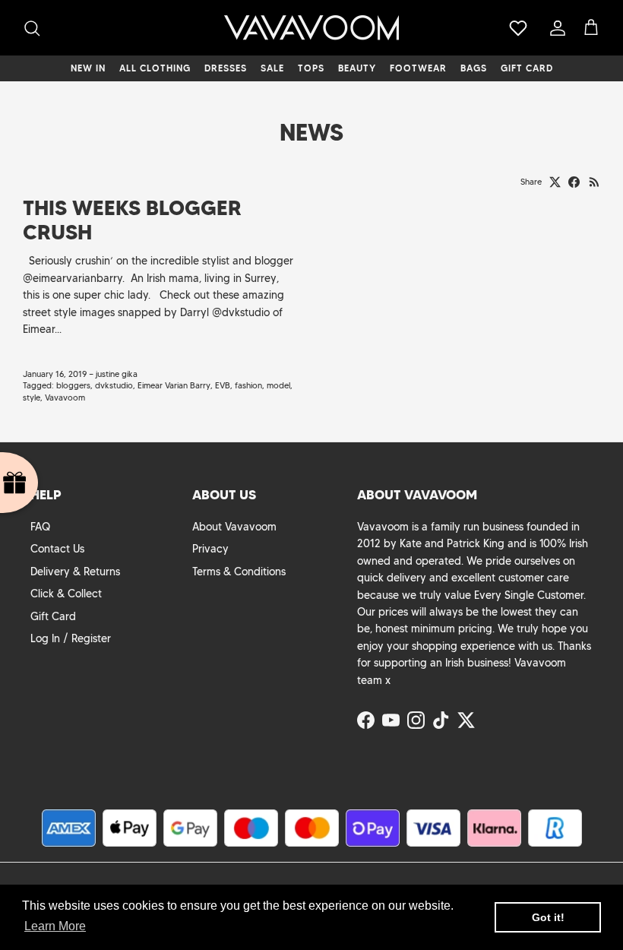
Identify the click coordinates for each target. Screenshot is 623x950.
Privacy (210, 549)
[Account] (554, 28)
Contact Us (57, 549)
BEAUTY (357, 68)
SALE (272, 68)
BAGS (473, 68)
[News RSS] (594, 182)
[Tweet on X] (555, 182)
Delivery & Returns (75, 571)
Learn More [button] (55, 926)
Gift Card (53, 616)
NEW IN (88, 68)
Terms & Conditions (239, 571)
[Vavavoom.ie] (311, 27)
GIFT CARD (527, 68)
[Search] (32, 28)
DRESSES (225, 68)
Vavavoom (65, 397)
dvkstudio (114, 385)
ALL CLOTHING (155, 68)
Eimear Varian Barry (174, 385)
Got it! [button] (548, 917)
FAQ (40, 527)
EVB (222, 385)
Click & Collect (66, 593)
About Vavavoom (234, 527)
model (278, 385)
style (31, 397)
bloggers (73, 385)
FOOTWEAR (418, 68)
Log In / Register (70, 638)
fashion (248, 385)
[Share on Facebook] (574, 182)
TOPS (311, 68)
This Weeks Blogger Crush (132, 220)
